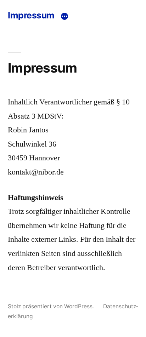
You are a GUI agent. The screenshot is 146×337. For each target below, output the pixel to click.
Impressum (31, 15)
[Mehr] (64, 16)
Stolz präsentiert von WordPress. (51, 306)
